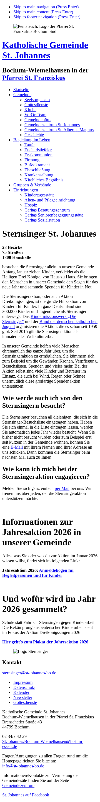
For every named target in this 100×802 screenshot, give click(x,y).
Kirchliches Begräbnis (43, 180)
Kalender (21, 692)
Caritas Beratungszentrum (47, 210)
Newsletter (22, 697)
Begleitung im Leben (31, 139)
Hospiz (30, 205)
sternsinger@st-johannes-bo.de (29, 672)
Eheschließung (37, 169)
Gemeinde (22, 94)
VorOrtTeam (35, 114)
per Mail (62, 488)
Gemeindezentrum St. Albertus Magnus (59, 129)
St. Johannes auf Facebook (25, 795)
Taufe (29, 144)
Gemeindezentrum (18, 785)
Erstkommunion (38, 154)
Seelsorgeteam (37, 99)
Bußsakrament (37, 164)
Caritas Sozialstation (42, 220)
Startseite (21, 89)
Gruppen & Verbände (32, 185)
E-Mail (17, 447)
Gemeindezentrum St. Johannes (52, 124)
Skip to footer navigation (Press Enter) (46, 16)
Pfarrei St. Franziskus (33, 77)
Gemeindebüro (37, 119)
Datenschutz (24, 687)
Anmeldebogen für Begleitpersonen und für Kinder (38, 573)
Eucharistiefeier (38, 149)
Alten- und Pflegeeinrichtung (49, 200)
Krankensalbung (38, 174)
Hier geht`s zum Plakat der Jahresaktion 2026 (45, 642)
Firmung (31, 159)
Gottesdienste (36, 104)
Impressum (22, 682)
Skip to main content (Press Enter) (43, 11)
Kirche (30, 109)
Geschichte (34, 134)
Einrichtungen (25, 190)
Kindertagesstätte (39, 195)
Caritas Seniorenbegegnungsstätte (53, 215)
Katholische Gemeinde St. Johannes (45, 50)
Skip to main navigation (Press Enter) (46, 6)
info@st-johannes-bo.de (23, 766)
